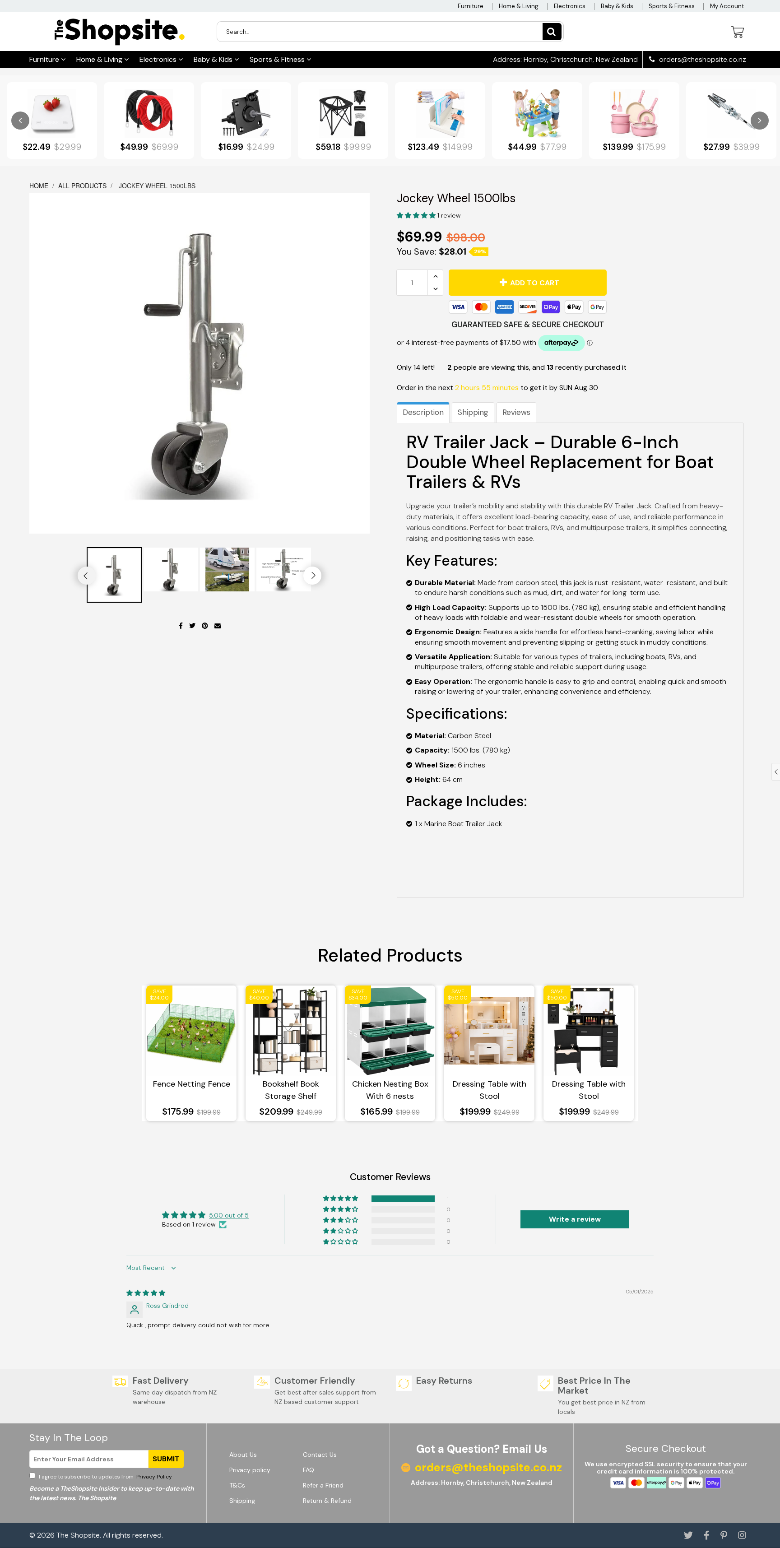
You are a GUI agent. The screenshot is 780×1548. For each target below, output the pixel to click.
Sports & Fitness (672, 6)
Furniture (470, 6)
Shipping (473, 412)
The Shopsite (78, 1535)
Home (39, 185)
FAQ (308, 1470)
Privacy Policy (153, 1476)
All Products (82, 185)
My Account (727, 6)
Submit (166, 1459)
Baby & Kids (617, 6)
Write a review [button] (575, 1219)
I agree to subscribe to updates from (104, 1476)
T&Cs (237, 1485)
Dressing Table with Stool (489, 1090)
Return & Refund (327, 1501)
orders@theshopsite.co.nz (701, 60)
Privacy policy (249, 1470)
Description (423, 412)
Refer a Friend (323, 1485)
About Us (243, 1454)
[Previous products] (20, 121)
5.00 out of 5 (229, 1215)
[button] (417, 215)
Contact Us (320, 1454)
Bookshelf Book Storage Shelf (291, 1090)
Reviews (516, 412)
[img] (145, 1293)
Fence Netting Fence (191, 1083)
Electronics (569, 6)
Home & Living (519, 6)
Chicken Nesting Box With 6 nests (390, 1090)
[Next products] (760, 121)
